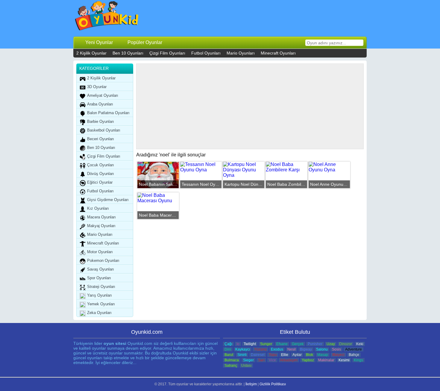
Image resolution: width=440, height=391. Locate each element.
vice (272, 360)
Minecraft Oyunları (278, 53)
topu (273, 355)
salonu (322, 349)
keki (359, 344)
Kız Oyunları (98, 208)
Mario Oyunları (241, 53)
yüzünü (260, 349)
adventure (353, 349)
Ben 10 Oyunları (128, 53)
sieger (248, 360)
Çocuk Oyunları (100, 165)
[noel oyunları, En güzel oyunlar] (107, 17)
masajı (322, 355)
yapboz (308, 360)
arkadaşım (289, 360)
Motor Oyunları (100, 252)
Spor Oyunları (99, 278)
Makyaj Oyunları (101, 226)
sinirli (242, 355)
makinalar (326, 360)
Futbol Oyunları (206, 53)
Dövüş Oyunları (100, 173)
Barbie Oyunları (100, 121)
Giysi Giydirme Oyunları (108, 199)
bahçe (354, 355)
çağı (228, 344)
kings (358, 360)
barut (228, 355)
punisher (315, 344)
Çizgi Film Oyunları (167, 53)
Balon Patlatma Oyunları (108, 113)
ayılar (297, 355)
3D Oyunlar (97, 86)
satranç (230, 365)
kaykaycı (242, 349)
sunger (266, 344)
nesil (291, 349)
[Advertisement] (256, 18)
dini (227, 349)
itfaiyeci (338, 355)
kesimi (344, 360)
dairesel (258, 355)
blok (309, 355)
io (237, 344)
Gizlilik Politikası (273, 384)
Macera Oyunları (101, 217)
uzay (331, 344)
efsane (282, 344)
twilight (250, 344)
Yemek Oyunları (101, 304)
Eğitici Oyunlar (100, 182)
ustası (246, 365)
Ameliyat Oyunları (102, 95)
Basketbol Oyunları (103, 130)
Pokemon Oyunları (103, 260)
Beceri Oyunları (100, 139)
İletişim (251, 384)
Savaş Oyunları (100, 269)
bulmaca (231, 360)
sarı (261, 360)
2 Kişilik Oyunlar (91, 53)
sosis (336, 349)
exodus (277, 349)
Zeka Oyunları (99, 312)
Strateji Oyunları (101, 286)
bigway (306, 349)
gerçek (298, 344)
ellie (284, 355)
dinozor (345, 344)
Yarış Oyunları (99, 295)
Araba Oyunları (100, 104)
